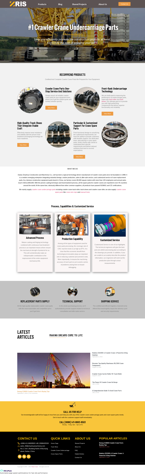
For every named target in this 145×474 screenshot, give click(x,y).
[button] (124, 4)
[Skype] (24, 457)
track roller (113, 99)
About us (103, 4)
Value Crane (34, 466)
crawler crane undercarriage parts (43, 189)
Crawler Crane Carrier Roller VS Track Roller (107, 374)
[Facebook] (20, 457)
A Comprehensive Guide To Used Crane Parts (107, 390)
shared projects (79, 4)
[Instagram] (29, 457)
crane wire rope (71, 192)
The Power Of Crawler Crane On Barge (104, 382)
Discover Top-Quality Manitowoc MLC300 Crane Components (107, 364)
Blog (60, 4)
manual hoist (84, 192)
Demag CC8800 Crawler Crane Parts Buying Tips (33, 391)
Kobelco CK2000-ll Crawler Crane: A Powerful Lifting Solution (110, 354)
